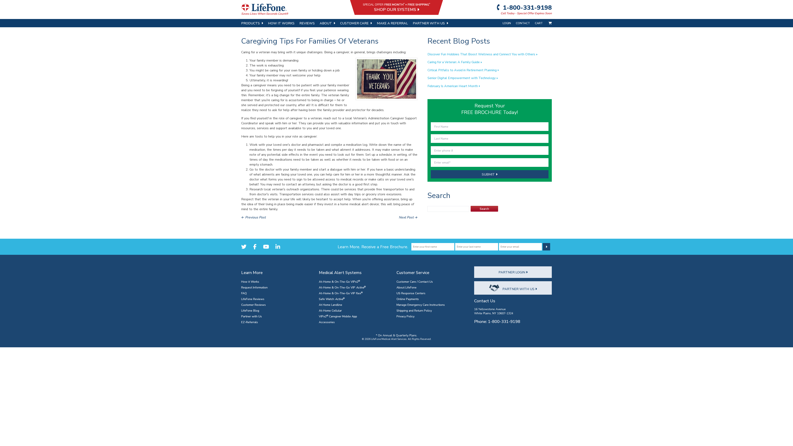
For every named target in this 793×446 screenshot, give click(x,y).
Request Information (254, 287)
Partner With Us (429, 23)
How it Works (250, 281)
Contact (523, 23)
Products (250, 23)
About (326, 23)
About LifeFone (406, 287)
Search (484, 208)
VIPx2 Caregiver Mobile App (338, 316)
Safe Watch (332, 299)
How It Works (281, 23)
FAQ (244, 293)
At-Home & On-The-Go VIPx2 (339, 281)
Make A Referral (392, 23)
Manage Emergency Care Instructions (420, 304)
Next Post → (408, 217)
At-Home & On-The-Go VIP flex (341, 293)
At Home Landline (330, 304)
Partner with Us (251, 316)
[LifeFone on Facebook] (254, 246)
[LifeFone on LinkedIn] (277, 246)
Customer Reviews (253, 304)
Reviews (307, 23)
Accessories (327, 322)
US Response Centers (410, 293)
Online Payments (407, 299)
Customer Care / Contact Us (414, 281)
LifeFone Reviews (252, 299)
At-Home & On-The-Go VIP (342, 287)
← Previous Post (253, 217)
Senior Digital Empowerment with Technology (461, 78)
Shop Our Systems (395, 9)
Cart (539, 23)
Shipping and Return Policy (414, 310)
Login (507, 23)
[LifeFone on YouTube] (266, 246)
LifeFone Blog (250, 310)
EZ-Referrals (249, 322)
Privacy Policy (405, 316)
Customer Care (354, 23)
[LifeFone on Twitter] (244, 246)
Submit (489, 174)
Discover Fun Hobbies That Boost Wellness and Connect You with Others (481, 54)
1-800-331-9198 (527, 7)
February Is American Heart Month (453, 86)
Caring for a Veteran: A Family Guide (454, 62)
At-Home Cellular (330, 310)
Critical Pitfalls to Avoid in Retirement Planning (462, 70)
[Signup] (546, 246)
